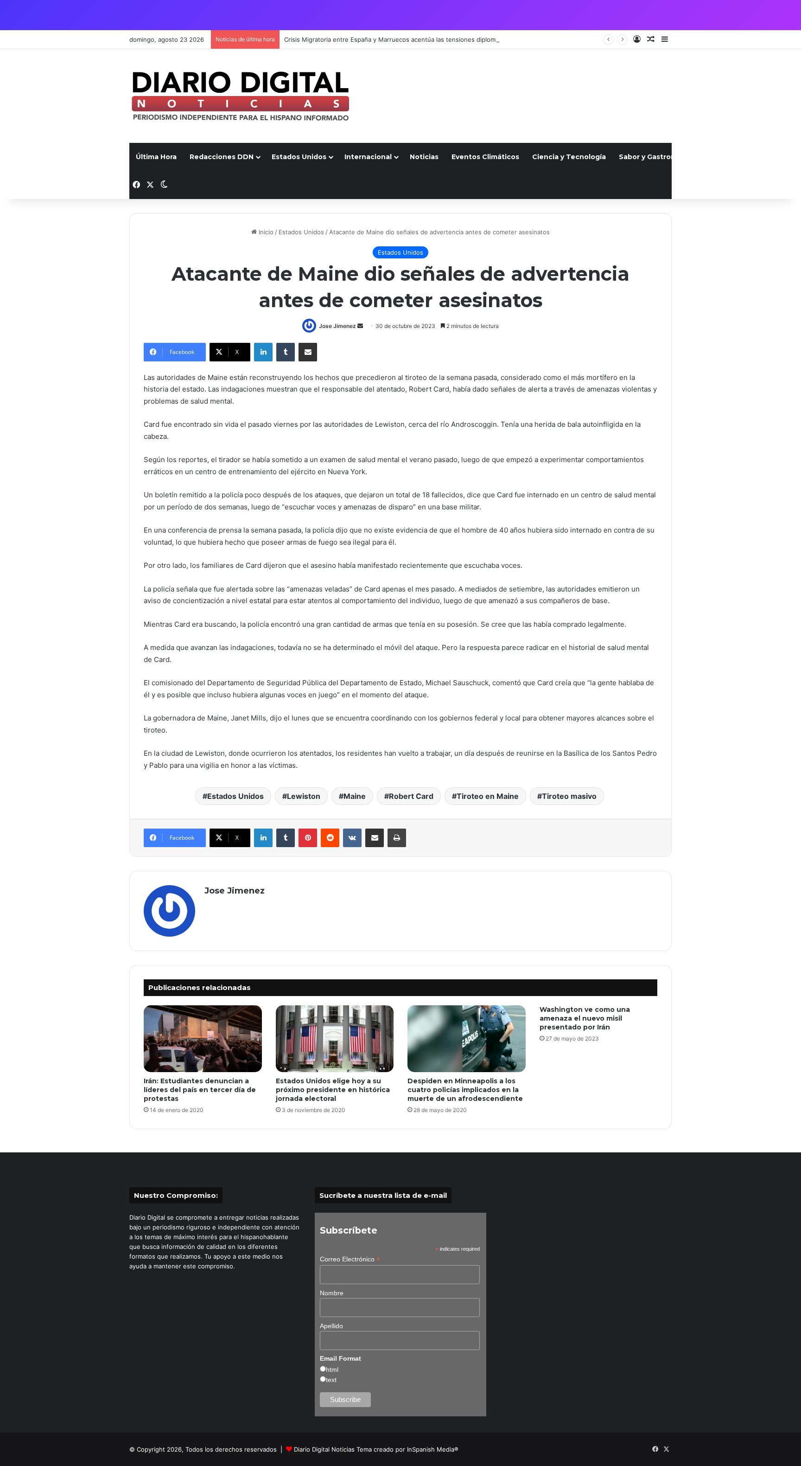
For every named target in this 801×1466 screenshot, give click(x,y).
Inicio (265, 232)
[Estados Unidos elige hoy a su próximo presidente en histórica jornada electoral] (335, 1038)
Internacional (368, 157)
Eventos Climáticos (485, 157)
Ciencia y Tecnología (569, 157)
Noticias (424, 157)
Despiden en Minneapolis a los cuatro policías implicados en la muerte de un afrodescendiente (465, 1090)
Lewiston (303, 796)
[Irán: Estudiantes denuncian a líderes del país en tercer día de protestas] (203, 1038)
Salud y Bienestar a (740, 157)
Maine (354, 796)
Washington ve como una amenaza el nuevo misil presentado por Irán (585, 1018)
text (331, 1379)
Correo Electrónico (350, 1259)
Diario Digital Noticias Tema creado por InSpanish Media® (376, 1449)
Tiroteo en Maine (488, 796)
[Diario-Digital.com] (240, 96)
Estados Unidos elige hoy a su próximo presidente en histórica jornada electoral (333, 1090)
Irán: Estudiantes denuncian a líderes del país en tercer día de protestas (200, 1090)
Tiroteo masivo (569, 796)
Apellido (331, 1326)
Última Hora (156, 157)
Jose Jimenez (337, 325)
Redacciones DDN (222, 157)
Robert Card (411, 796)
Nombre (331, 1293)
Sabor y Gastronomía (656, 157)
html (332, 1369)
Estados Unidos (299, 157)
